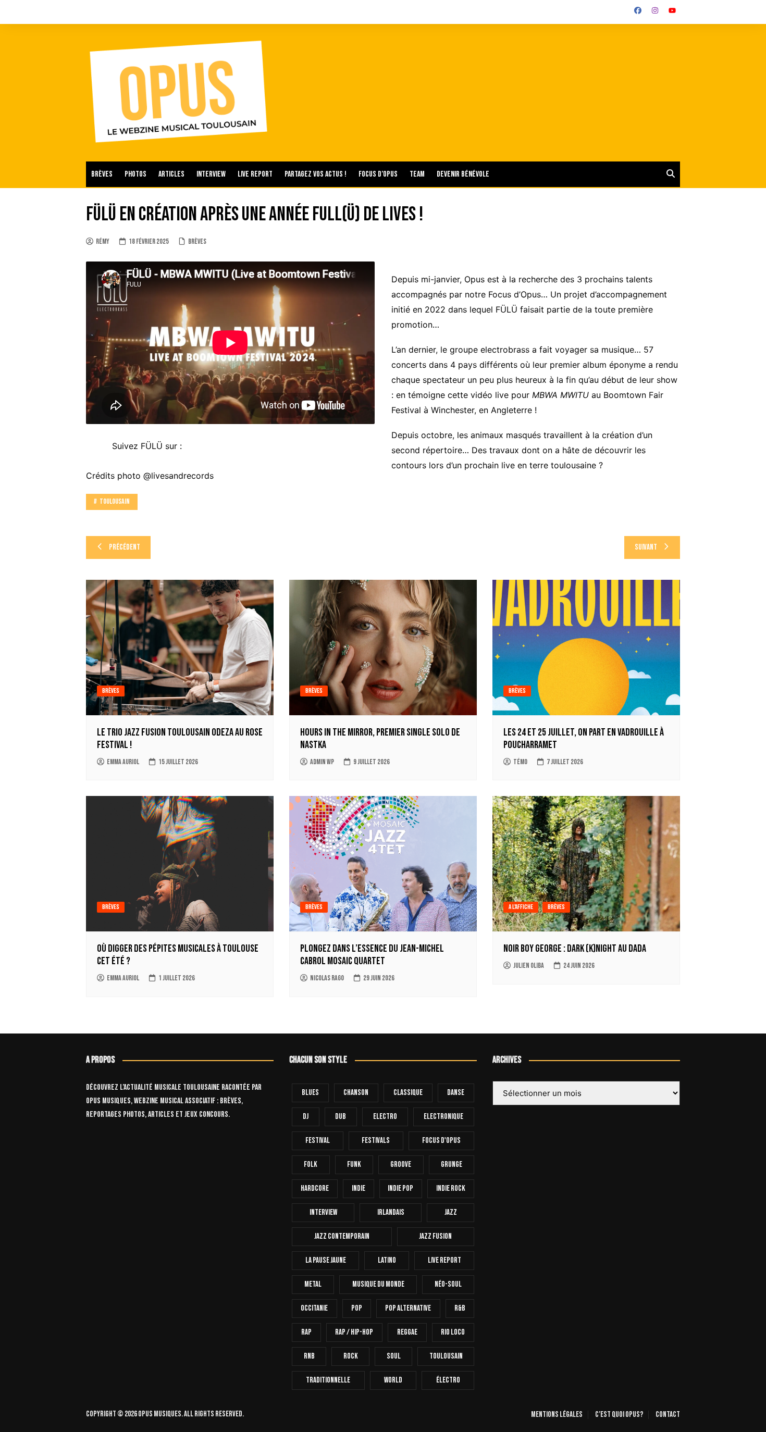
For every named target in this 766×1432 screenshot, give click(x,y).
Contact (668, 1415)
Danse (455, 1093)
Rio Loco (453, 1332)
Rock (350, 1356)
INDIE (358, 1188)
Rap (306, 1332)
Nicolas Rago (327, 978)
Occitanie (314, 1308)
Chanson (355, 1093)
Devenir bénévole (463, 174)
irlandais (390, 1212)
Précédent (124, 547)
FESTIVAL (317, 1140)
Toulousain (115, 501)
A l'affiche (521, 907)
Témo (520, 761)
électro (448, 1380)
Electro (385, 1117)
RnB (309, 1356)
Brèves (102, 174)
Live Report (444, 1260)
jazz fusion (435, 1236)
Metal (313, 1284)
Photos (135, 174)
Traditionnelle (328, 1380)
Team (417, 174)
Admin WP (322, 761)
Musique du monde (378, 1284)
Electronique (443, 1117)
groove (400, 1164)
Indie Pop (400, 1188)
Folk (310, 1164)
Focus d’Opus (378, 174)
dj (305, 1117)
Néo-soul (448, 1284)
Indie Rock (450, 1188)
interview (323, 1212)
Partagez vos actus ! (316, 174)
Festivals (376, 1140)
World (393, 1380)
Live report (255, 174)
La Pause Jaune (325, 1260)
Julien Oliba (528, 965)
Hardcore (315, 1188)
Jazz (450, 1212)
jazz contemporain (341, 1236)
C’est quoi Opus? (619, 1415)
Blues (310, 1093)
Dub (340, 1117)
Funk (354, 1164)
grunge (451, 1164)
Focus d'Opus (441, 1140)
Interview (211, 174)
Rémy (102, 241)
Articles (171, 174)
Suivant (646, 547)
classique (408, 1093)
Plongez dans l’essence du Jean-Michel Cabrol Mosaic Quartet (372, 954)
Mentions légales (557, 1415)
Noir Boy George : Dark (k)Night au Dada (574, 948)
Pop (356, 1308)
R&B (459, 1308)
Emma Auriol (123, 761)
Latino (387, 1260)
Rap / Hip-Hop (354, 1332)
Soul (394, 1356)
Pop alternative (408, 1308)
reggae (407, 1332)
